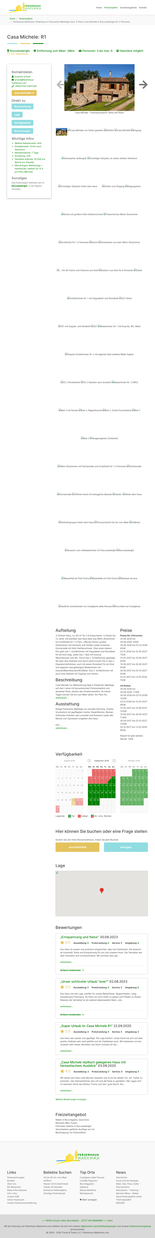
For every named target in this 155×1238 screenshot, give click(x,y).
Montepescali (86, 1193)
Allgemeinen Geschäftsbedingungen (99, 1226)
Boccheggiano (87, 1183)
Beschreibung (22, 106)
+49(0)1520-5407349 (25, 86)
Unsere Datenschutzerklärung (22, 1203)
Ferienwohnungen (16, 1177)
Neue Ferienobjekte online (129, 1196)
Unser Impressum (15, 1199)
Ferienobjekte (111, 7)
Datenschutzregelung (140, 1226)
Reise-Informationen (17, 1190)
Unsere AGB (13, 1196)
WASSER (120, 1203)
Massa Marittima (88, 1190)
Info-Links (12, 1193)
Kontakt (143, 7)
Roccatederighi (19, 50)
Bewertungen (22, 130)
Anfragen (126, 847)
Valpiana (84, 1187)
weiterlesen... (62, 697)
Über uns (11, 1183)
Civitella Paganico (88, 1180)
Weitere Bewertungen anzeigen (71, 1099)
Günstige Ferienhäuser (54, 1193)
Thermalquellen (123, 1199)
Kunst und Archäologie (127, 1180)
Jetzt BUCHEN (23, 92)
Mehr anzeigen (89, 1199)
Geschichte (121, 1177)
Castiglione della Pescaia (92, 1177)
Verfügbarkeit (22, 122)
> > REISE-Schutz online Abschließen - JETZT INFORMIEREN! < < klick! (77, 1220)
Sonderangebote (128, 7)
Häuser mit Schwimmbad (55, 1183)
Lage (17, 114)
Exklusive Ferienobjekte (55, 1190)
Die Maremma (14, 1187)
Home (99, 7)
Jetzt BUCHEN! (77, 847)
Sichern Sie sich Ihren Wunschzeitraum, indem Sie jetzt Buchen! (87, 839)
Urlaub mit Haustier (52, 1187)
